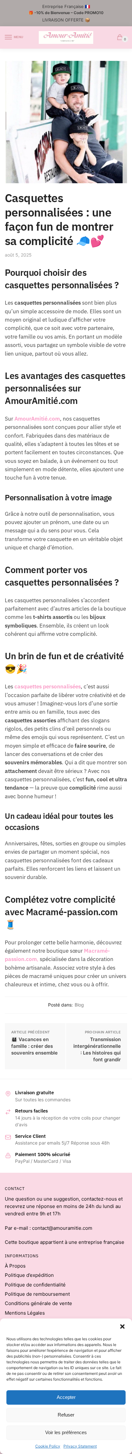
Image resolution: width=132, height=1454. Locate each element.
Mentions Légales (25, 1313)
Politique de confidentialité (35, 1285)
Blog (79, 1004)
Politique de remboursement (37, 1294)
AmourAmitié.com (37, 418)
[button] (122, 1326)
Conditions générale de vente (38, 1303)
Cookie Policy (47, 1446)
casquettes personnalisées (47, 686)
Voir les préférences (66, 1432)
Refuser (66, 1414)
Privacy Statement (80, 1446)
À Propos (15, 1266)
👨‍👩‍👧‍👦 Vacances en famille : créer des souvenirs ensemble (34, 1046)
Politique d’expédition (29, 1275)
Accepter (66, 1397)
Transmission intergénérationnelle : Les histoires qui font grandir (97, 1049)
